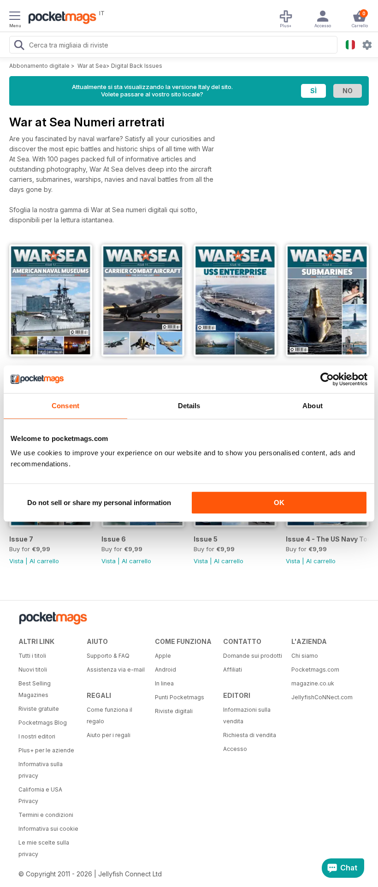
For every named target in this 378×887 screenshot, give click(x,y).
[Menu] (14, 17)
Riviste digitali (174, 711)
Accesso (235, 748)
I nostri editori (36, 736)
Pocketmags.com (315, 669)
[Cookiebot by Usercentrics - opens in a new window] (327, 379)
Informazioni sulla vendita (247, 715)
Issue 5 (206, 539)
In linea (164, 683)
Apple (163, 655)
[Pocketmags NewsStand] (60, 18)
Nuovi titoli (32, 669)
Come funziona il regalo (109, 715)
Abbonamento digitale (39, 65)
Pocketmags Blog (42, 722)
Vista (16, 561)
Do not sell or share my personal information (99, 502)
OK (279, 502)
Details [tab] (189, 406)
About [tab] (312, 406)
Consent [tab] (65, 406)
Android (165, 669)
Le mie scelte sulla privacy (43, 848)
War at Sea (91, 65)
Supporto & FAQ (108, 655)
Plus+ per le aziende (46, 750)
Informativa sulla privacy (40, 770)
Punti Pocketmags (179, 697)
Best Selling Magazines (34, 689)
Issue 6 (113, 539)
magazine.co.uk (312, 683)
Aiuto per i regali (108, 735)
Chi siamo (304, 655)
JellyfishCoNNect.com (322, 697)
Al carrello (44, 561)
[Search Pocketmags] (19, 46)
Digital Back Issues (136, 65)
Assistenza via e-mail (116, 669)
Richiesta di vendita (249, 735)
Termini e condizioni (45, 814)
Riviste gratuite (38, 708)
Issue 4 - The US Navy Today (327, 539)
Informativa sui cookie (48, 828)
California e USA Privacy (40, 795)
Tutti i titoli (32, 655)
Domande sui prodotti (252, 655)
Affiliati (232, 669)
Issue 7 (21, 539)
